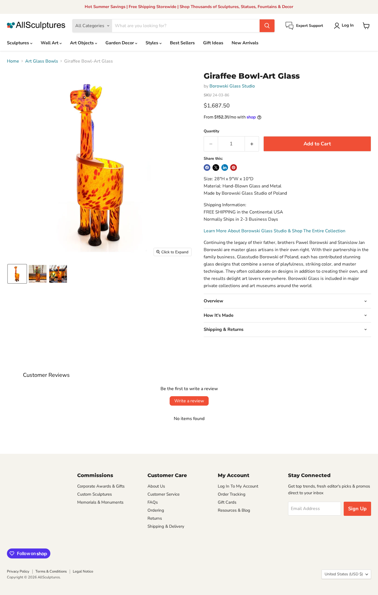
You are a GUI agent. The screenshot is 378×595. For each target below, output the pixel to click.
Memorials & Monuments (100, 502)
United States (344, 574)
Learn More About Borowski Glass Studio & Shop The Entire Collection (274, 231)
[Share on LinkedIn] (224, 167)
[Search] (267, 25)
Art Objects (82, 43)
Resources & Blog (234, 510)
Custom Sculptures (94, 494)
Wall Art (50, 43)
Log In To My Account (238, 486)
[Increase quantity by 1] (252, 143)
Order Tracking (231, 494)
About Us (156, 486)
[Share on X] (216, 167)
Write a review (189, 401)
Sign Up (357, 508)
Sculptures (18, 43)
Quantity (211, 131)
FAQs (152, 502)
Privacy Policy (18, 571)
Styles (152, 43)
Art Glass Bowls (41, 61)
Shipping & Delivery (165, 526)
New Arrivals (245, 43)
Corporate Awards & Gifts (101, 486)
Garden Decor (120, 43)
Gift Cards (227, 502)
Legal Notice (83, 571)
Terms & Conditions (51, 571)
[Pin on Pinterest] (233, 167)
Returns (154, 518)
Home (13, 61)
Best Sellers (182, 43)
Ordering (155, 510)
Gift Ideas (213, 43)
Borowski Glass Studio (232, 86)
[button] (345, 25)
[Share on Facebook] (207, 167)
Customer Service (163, 494)
